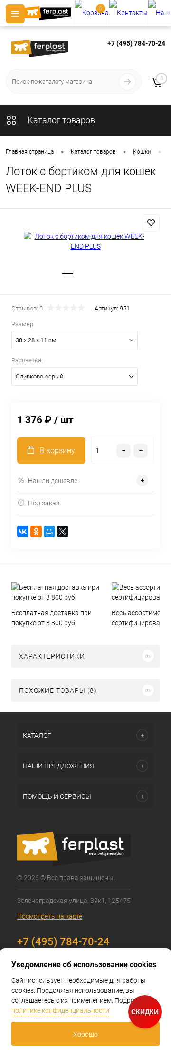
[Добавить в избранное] (151, 223)
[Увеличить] (85, 242)
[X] (62, 531)
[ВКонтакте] (22, 531)
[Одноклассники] (36, 531)
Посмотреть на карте (49, 916)
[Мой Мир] (49, 531)
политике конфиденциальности (60, 1010)
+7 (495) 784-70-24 (136, 43)
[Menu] (15, 13)
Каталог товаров (60, 120)
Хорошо (85, 1034)
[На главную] (49, 13)
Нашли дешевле (52, 481)
